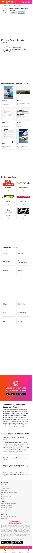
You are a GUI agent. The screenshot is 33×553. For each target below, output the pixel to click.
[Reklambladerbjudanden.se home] (12, 2)
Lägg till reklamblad (6, 496)
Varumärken (4, 490)
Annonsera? (4, 486)
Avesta (5, 439)
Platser (19, 5)
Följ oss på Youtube (6, 509)
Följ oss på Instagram (6, 507)
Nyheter (3, 498)
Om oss (3, 494)
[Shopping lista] (25, 2)
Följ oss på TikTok (6, 511)
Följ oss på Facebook (6, 505)
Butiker (6, 5)
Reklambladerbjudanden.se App (9, 492)
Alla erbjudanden (5, 488)
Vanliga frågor (4, 484)
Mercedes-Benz (12, 5)
